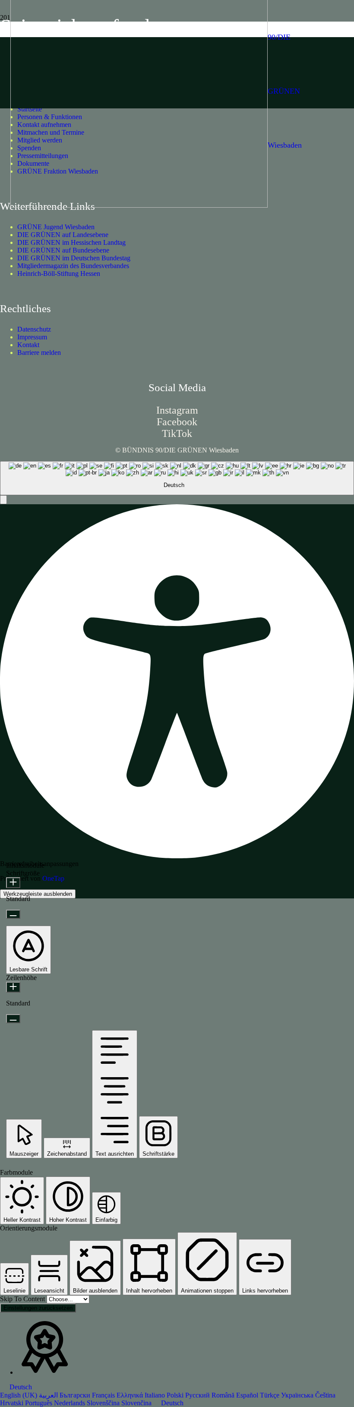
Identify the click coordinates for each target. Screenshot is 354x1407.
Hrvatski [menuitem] (12, 1403)
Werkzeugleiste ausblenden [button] (37, 894)
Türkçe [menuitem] (270, 1395)
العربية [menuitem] (49, 1395)
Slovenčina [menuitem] (137, 1403)
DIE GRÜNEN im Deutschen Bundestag (73, 258)
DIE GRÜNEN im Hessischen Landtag (71, 242)
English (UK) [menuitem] (19, 1395)
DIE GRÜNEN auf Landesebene (62, 234)
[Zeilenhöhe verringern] (13, 1018)
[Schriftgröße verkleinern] (13, 914)
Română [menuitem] (224, 1395)
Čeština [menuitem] (325, 1395)
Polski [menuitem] (176, 1395)
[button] (3, 499)
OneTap (53, 878)
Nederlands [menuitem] (70, 1403)
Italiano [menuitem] (156, 1395)
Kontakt (28, 344)
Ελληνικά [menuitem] (131, 1395)
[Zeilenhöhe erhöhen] (13, 987)
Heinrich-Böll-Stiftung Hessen (58, 273)
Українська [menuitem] (298, 1395)
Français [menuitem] (104, 1395)
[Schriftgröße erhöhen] (13, 882)
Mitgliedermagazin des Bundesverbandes (73, 265)
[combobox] (177, 478)
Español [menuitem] (248, 1395)
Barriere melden (39, 352)
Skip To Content (23, 1299)
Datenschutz (34, 329)
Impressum (32, 337)
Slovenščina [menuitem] (104, 1403)
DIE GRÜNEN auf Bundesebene (63, 250)
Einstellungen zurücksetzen (38, 1308)
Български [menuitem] (76, 1395)
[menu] (177, 1395)
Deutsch (20, 1387)
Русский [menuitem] (198, 1395)
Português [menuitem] (39, 1403)
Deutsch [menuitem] (172, 1403)
